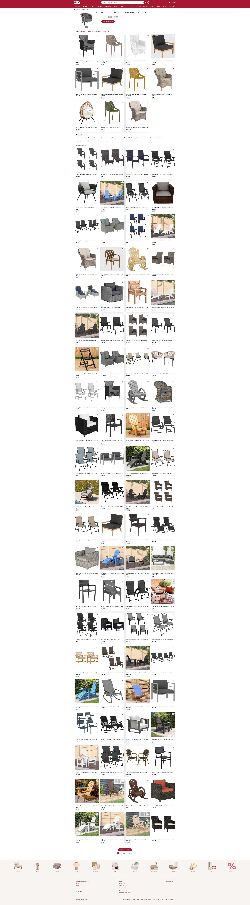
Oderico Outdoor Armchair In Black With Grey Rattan (164, 772)
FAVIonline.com (79, 899)
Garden (78, 9)
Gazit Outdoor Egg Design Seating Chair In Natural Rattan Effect (90, 127)
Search (146, 2)
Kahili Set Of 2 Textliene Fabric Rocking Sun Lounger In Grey (140, 573)
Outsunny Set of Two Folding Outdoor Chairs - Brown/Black (89, 540)
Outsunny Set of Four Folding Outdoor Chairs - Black (88, 639)
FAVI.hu (149, 899)
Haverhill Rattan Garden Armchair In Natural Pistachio (164, 94)
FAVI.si (172, 899)
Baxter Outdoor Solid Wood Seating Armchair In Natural (139, 440)
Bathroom (135, 871)
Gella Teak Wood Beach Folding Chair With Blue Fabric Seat (140, 706)
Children (193, 871)
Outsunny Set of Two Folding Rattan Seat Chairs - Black (164, 440)
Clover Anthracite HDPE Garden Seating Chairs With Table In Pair (141, 672)
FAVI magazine (122, 887)
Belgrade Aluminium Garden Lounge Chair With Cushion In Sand (141, 739)
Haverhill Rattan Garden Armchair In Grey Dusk (137, 127)
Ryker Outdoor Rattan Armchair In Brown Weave (163, 407)
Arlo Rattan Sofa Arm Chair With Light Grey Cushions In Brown (166, 207)
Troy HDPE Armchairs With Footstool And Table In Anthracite (140, 506)
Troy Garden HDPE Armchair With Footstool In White (87, 839)
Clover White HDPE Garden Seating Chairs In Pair (163, 307)
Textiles (57, 871)
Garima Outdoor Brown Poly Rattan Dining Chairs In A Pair (114, 174)
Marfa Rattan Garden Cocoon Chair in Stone (86, 506)
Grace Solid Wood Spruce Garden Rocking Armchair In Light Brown (141, 839)
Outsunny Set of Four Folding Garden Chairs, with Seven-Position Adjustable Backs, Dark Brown (123, 672)
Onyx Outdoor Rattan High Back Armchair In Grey (87, 61)
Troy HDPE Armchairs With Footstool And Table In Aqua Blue (114, 207)
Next (124, 853)
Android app (170, 881)
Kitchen (115, 871)
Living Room (154, 871)
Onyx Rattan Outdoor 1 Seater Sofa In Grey (111, 307)
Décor (37, 871)
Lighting (76, 871)
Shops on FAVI (122, 883)
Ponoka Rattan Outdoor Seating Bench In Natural (163, 606)
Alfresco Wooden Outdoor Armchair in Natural (86, 805)
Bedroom (174, 871)
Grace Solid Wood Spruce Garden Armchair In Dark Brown (114, 805)
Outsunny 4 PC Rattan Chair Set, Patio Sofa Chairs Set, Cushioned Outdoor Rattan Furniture (173, 506)
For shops (121, 888)
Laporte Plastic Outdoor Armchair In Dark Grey (111, 440)
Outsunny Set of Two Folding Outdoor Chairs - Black (164, 174)
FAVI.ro (145, 899)
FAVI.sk (137, 899)
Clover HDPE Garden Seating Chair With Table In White (88, 772)
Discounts (231, 871)
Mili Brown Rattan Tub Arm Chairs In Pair (110, 639)
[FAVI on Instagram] (78, 891)
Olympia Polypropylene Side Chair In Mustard (136, 94)
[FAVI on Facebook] (76, 891)
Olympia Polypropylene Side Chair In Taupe (111, 61)
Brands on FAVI (122, 885)
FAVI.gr (169, 899)
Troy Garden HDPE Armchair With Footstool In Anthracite (139, 473)
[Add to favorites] (97, 12)
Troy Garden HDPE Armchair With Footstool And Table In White (115, 839)
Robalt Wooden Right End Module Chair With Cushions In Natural (166, 61)
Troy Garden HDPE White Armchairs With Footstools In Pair (165, 241)
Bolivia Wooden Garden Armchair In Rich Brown (112, 274)
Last (130, 853)
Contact (77, 883)
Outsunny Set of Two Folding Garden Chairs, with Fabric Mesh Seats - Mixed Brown (171, 473)
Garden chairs (85, 9)
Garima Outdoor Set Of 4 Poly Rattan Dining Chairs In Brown (89, 174)
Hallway (212, 871)
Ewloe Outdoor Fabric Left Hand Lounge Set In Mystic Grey (165, 573)
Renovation (95, 871)
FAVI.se (161, 899)
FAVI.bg (165, 899)
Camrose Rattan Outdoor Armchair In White (136, 61)
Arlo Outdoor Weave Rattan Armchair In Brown (137, 540)
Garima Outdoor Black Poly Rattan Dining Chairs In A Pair (139, 174)
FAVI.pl (141, 899)
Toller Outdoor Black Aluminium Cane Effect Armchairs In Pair (140, 772)
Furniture (18, 871)
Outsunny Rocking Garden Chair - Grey (110, 706)
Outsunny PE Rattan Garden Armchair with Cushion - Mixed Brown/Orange (169, 805)
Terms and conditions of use (125, 890)
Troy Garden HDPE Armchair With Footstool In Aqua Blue (88, 706)
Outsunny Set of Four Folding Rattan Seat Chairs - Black (165, 672)
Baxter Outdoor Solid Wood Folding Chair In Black (87, 373)
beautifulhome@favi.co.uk (83, 881)
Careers (77, 885)
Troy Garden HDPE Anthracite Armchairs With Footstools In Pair (90, 340)
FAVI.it (157, 899)
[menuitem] (77, 6)
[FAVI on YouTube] (81, 891)
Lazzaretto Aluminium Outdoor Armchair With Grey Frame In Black (91, 606)
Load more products (124, 849)
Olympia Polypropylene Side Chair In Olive (110, 127)
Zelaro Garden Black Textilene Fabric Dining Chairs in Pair (165, 340)
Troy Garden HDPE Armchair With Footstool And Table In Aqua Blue (116, 573)
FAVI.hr (153, 899)
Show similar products (108, 21)
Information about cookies (125, 892)
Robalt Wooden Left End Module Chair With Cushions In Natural (115, 94)
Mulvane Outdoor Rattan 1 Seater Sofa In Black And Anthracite (90, 207)
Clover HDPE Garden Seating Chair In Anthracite (163, 739)
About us (121, 881)
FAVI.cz (133, 899)
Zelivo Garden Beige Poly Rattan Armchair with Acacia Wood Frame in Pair (92, 672)
